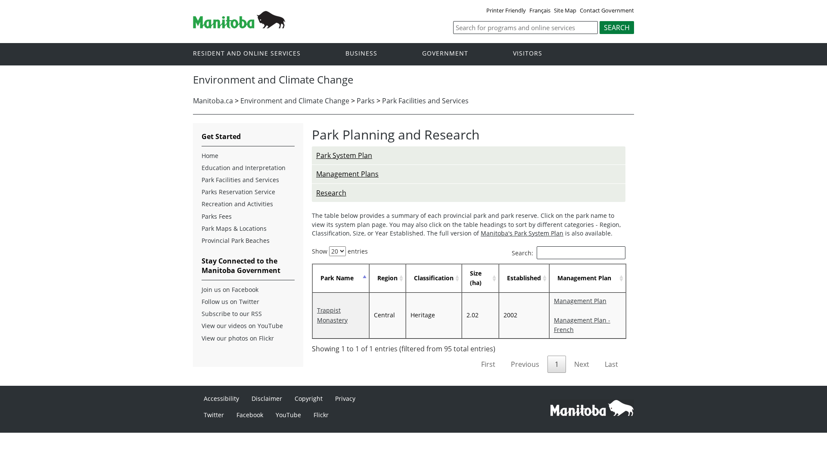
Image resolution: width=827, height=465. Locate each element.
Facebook (249, 415)
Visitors (527, 54)
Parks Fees (217, 216)
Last (611, 364)
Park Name (337, 278)
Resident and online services (247, 54)
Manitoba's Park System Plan (522, 233)
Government (445, 54)
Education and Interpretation (244, 168)
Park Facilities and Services (425, 100)
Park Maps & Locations (234, 228)
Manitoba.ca (213, 100)
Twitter (214, 415)
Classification (434, 278)
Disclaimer (267, 398)
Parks (366, 100)
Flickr (321, 415)
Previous (525, 364)
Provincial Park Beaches (236, 240)
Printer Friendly (506, 10)
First (488, 364)
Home (210, 156)
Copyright (309, 398)
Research (331, 193)
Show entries (340, 251)
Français (539, 10)
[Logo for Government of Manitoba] (239, 26)
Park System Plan (344, 155)
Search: (522, 253)
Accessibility (221, 398)
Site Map (565, 10)
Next (581, 364)
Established (524, 278)
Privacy (345, 398)
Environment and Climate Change (294, 100)
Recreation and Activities (237, 204)
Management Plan (584, 278)
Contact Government (607, 10)
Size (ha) (476, 278)
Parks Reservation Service (238, 192)
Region (387, 278)
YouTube (288, 415)
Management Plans (347, 174)
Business (361, 54)
